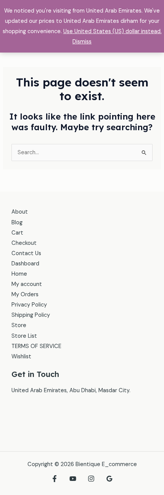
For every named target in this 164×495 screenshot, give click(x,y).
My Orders (25, 294)
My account (26, 284)
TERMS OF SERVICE (36, 346)
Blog (17, 222)
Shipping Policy (30, 315)
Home (19, 274)
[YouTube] (72, 478)
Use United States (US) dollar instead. (112, 31)
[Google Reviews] (109, 478)
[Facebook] (54, 478)
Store (18, 325)
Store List (24, 336)
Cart (17, 232)
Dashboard (25, 263)
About (19, 212)
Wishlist (21, 356)
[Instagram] (91, 478)
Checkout (24, 243)
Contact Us (26, 253)
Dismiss (82, 41)
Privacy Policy (29, 304)
